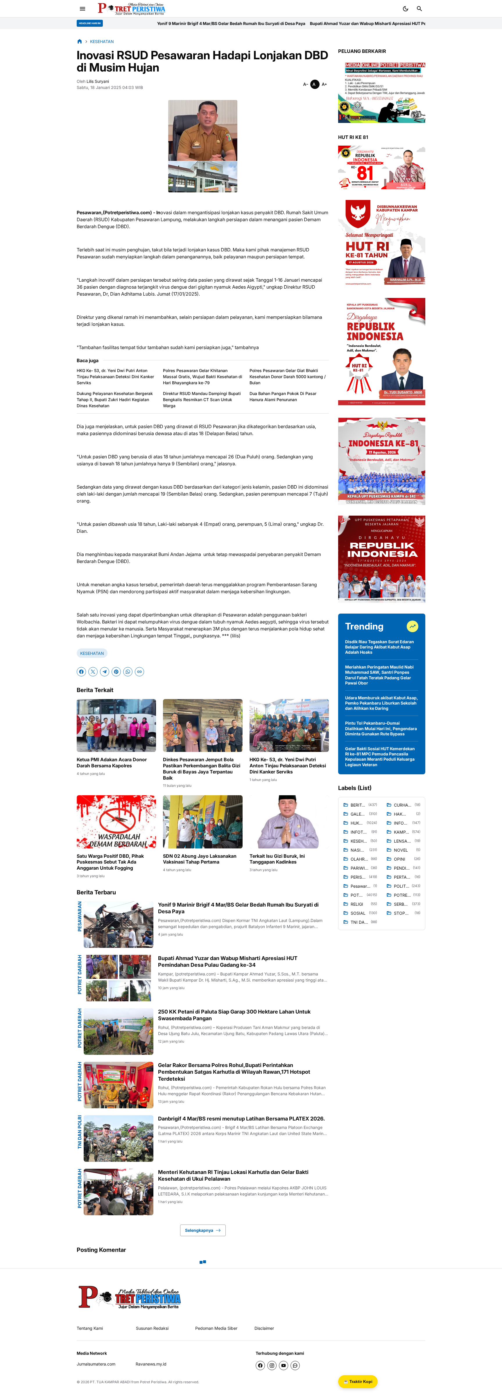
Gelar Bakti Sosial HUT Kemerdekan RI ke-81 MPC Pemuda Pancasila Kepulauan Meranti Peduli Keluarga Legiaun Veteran (380, 756)
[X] (93, 671)
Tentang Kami (90, 1328)
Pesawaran (79, 916)
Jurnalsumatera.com (96, 1363)
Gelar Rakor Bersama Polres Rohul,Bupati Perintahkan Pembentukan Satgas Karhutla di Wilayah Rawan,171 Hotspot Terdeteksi (234, 1072)
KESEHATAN (92, 653)
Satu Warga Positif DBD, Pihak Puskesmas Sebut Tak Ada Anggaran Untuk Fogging (110, 862)
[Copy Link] (139, 671)
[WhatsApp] (127, 671)
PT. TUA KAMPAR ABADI (110, 1382)
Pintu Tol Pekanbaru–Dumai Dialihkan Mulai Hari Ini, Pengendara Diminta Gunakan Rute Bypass (381, 728)
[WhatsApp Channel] (295, 1365)
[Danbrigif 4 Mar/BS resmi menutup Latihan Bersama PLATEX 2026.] (118, 1138)
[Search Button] (419, 9)
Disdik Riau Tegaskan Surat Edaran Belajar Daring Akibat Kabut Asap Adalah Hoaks (379, 647)
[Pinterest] (116, 671)
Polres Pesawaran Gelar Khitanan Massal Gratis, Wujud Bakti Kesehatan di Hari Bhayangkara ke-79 (202, 376)
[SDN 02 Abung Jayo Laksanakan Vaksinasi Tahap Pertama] (202, 821)
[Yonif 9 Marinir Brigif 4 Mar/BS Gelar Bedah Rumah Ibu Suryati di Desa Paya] (118, 924)
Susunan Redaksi (152, 1328)
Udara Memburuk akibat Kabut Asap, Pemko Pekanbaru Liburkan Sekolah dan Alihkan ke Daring (381, 703)
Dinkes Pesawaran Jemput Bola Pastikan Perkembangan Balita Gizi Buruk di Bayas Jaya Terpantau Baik (201, 768)
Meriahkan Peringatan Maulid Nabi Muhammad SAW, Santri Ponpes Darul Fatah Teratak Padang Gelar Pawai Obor (379, 674)
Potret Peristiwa (153, 1382)
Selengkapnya (199, 1230)
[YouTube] (283, 1365)
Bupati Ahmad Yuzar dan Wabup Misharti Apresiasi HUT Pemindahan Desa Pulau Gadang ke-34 (303, 23)
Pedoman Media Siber (216, 1328)
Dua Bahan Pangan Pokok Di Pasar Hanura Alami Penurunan (283, 396)
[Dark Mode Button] (405, 9)
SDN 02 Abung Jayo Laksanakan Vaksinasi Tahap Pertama (199, 859)
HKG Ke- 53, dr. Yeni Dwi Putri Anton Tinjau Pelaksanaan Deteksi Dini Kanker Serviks (115, 376)
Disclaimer (264, 1328)
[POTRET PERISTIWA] (130, 1297)
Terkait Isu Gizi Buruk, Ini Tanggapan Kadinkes (277, 859)
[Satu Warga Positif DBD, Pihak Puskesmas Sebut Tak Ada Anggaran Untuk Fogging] (116, 821)
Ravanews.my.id (151, 1363)
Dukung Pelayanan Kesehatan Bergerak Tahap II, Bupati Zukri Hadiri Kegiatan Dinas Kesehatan (115, 399)
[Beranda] (80, 41)
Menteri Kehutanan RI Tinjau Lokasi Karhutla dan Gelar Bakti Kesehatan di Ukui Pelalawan (233, 1175)
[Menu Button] (82, 9)
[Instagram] (272, 1365)
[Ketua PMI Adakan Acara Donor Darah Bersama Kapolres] (116, 725)
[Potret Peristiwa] (129, 8)
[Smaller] (305, 84)
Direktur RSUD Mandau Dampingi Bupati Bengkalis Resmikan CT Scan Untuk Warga (202, 399)
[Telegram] (104, 671)
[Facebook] (81, 671)
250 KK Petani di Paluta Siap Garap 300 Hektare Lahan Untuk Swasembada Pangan (234, 1015)
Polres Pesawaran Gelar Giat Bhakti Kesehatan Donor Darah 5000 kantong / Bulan (288, 376)
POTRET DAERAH (79, 974)
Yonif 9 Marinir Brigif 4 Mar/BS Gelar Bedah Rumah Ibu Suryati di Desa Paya (130, 23)
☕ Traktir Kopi (357, 1381)
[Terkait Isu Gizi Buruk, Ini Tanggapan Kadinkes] (289, 821)
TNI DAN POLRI (79, 1132)
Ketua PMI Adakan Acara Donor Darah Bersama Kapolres (112, 763)
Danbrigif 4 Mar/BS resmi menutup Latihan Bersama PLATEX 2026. (241, 1119)
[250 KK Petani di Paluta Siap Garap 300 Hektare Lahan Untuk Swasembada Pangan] (118, 1031)
